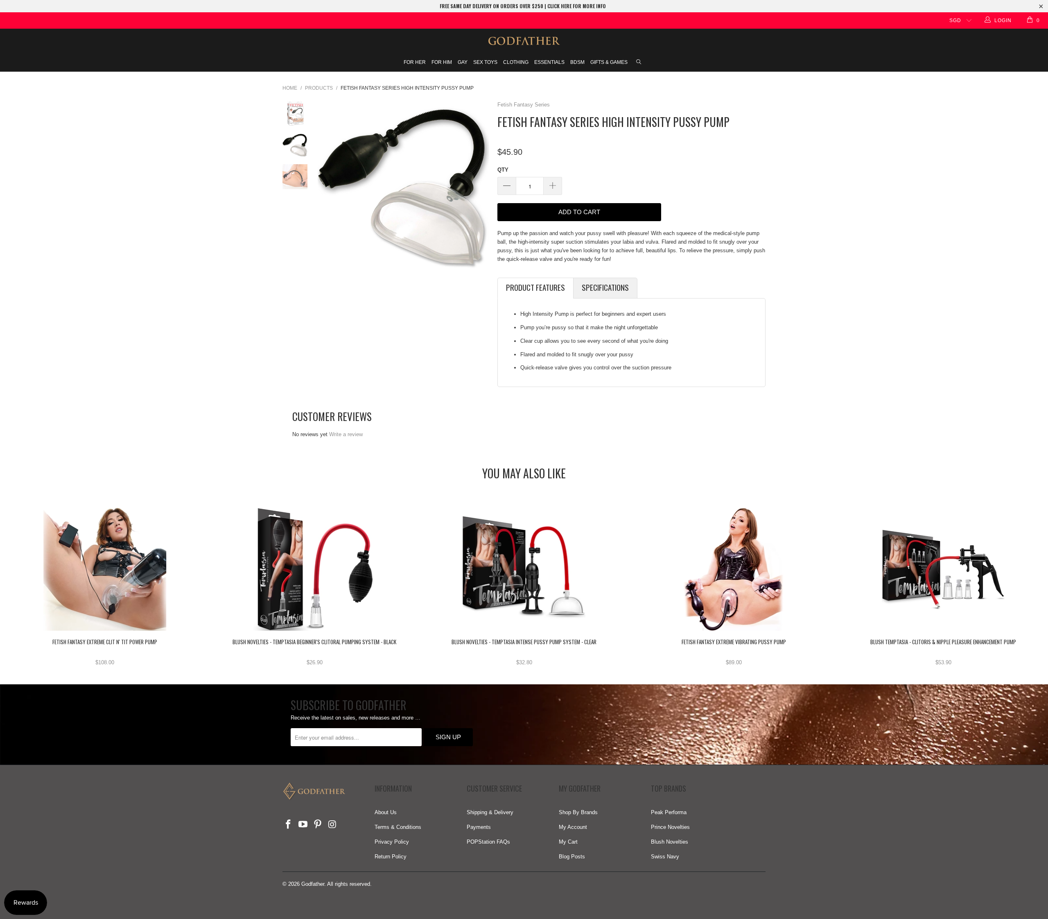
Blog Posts (572, 856)
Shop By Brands (578, 812)
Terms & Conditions (398, 827)
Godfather (312, 884)
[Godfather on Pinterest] (318, 824)
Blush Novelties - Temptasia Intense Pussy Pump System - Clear (524, 569)
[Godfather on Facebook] (288, 824)
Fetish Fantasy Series (523, 105)
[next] (480, 186)
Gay (463, 62)
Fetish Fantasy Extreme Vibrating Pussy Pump (733, 569)
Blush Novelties (669, 842)
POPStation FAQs (488, 842)
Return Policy (391, 856)
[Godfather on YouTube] (303, 824)
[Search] (638, 62)
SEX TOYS (485, 62)
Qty (502, 170)
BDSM (577, 62)
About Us (386, 812)
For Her (415, 62)
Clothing (516, 62)
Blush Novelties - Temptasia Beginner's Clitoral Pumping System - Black (314, 569)
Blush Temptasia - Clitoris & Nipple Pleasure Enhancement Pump (943, 569)
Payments (479, 827)
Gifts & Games (609, 62)
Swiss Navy (665, 856)
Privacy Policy (392, 842)
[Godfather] (524, 41)
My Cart (568, 842)
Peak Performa (669, 812)
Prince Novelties (670, 827)
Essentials (549, 62)
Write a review (346, 434)
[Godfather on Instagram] (332, 824)
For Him (441, 62)
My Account (573, 827)
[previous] (326, 186)
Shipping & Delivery (490, 812)
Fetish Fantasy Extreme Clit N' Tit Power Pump (105, 569)
